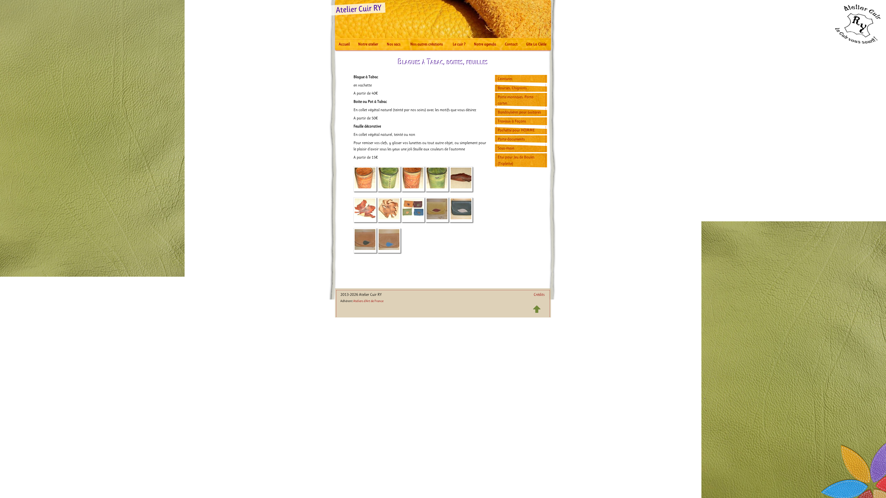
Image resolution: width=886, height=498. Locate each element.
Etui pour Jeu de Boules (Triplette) (516, 160)
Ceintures (505, 78)
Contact (511, 44)
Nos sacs (393, 44)
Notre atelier (368, 44)
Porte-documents (511, 139)
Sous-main (506, 148)
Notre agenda (485, 44)
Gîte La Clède (536, 44)
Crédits (539, 294)
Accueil (344, 44)
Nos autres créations (426, 44)
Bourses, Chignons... (513, 88)
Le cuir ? (459, 44)
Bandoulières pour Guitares (519, 112)
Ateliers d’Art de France (368, 301)
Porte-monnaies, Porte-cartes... (516, 100)
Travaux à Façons (512, 121)
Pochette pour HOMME (516, 130)
